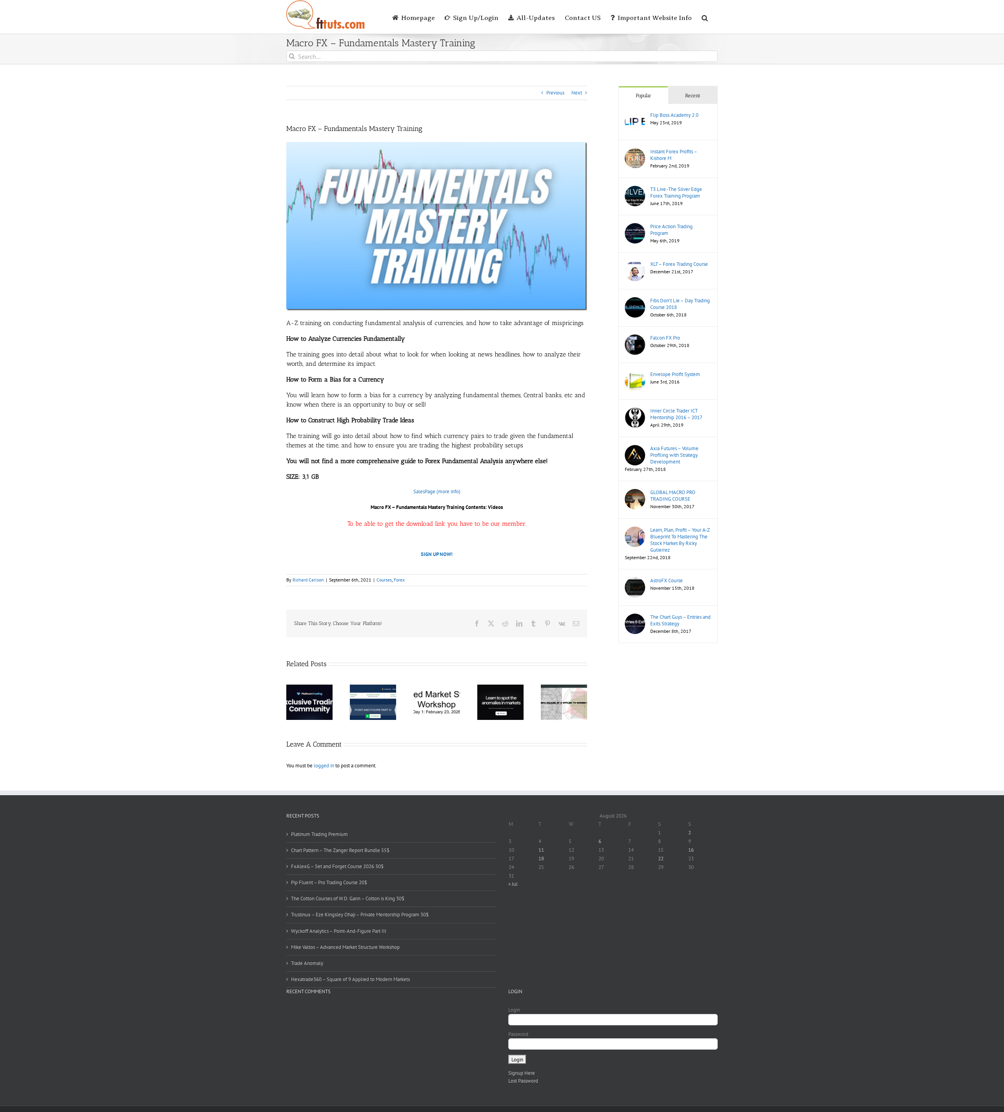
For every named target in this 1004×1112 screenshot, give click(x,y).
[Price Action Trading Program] (635, 226)
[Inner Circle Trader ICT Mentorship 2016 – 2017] (635, 411)
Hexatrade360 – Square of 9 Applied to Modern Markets (350, 979)
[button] (705, 17)
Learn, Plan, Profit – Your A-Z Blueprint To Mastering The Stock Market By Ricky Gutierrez (679, 540)
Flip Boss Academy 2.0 (674, 115)
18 (541, 858)
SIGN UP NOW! (437, 554)
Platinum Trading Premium (319, 834)
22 (661, 858)
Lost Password (523, 1080)
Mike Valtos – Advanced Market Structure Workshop (345, 947)
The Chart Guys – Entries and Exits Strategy (680, 620)
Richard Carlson (308, 580)
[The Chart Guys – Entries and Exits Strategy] (635, 617)
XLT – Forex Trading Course (679, 264)
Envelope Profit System (675, 374)
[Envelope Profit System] (635, 374)
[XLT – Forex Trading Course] (635, 264)
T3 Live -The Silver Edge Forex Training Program (676, 192)
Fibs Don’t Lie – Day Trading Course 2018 (680, 304)
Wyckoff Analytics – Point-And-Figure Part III (338, 931)
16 (691, 850)
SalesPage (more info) (436, 491)
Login (514, 1010)
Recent (692, 95)
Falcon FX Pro (665, 337)
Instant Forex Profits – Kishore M (673, 155)
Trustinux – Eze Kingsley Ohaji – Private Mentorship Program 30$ (360, 914)
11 (541, 850)
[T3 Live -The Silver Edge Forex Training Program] (635, 189)
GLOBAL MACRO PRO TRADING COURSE (672, 495)
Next (576, 92)
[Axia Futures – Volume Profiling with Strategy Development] (635, 448)
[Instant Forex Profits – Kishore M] (635, 152)
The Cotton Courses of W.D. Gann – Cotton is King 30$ (347, 898)
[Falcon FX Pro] (635, 338)
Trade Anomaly (307, 963)
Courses (384, 580)
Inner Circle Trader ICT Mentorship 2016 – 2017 (676, 414)
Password (518, 1034)
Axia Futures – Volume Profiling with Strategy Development (674, 455)
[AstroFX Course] (635, 581)
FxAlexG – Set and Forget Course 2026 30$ (337, 866)
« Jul (513, 884)
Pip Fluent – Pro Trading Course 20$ (329, 882)
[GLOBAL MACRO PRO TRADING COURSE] (635, 492)
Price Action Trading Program (671, 229)
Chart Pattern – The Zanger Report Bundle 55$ (340, 850)
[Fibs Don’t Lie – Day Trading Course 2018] (635, 301)
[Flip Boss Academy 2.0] (635, 115)
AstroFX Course (666, 580)
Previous (555, 92)
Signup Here (521, 1073)
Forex (399, 580)
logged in (324, 765)
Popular (643, 95)
